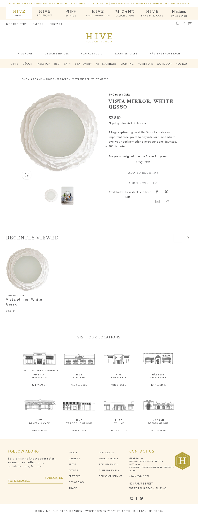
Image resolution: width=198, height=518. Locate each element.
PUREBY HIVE (119, 422)
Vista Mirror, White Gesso (90, 79)
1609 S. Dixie (79, 384)
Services (74, 476)
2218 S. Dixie (79, 430)
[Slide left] (178, 238)
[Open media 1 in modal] (59, 132)
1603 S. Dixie (39, 430)
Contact (56, 23)
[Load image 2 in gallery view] (67, 195)
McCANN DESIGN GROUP (158, 422)
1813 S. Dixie (118, 384)
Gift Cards (106, 452)
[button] (190, 24)
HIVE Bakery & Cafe (39, 422)
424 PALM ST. (40, 384)
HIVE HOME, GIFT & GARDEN (40, 370)
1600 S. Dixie (158, 430)
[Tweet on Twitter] (166, 192)
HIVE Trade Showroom (79, 422)
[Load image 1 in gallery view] (51, 195)
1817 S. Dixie (158, 384)
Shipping (114, 123)
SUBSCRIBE (54, 477)
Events (38, 23)
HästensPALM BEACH (158, 376)
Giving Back (76, 482)
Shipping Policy (109, 470)
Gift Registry (16, 23)
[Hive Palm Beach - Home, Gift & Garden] (19, 13)
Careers (74, 458)
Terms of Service (110, 476)
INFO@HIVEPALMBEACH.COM (146, 461)
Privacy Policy (108, 458)
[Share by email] (157, 201)
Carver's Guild (120, 94)
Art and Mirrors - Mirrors (49, 79)
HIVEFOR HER (79, 376)
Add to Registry (143, 172)
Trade (73, 488)
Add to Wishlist (143, 183)
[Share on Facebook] (157, 192)
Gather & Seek (120, 510)
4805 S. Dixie (118, 430)
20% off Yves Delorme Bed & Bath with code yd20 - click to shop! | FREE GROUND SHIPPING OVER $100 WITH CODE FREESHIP (99, 3)
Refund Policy (108, 464)
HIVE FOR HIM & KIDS (39, 376)
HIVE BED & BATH (119, 376)
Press (72, 464)
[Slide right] (188, 238)
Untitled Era (154, 510)
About (73, 452)
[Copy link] (167, 201)
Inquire (143, 162)
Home (23, 79)
